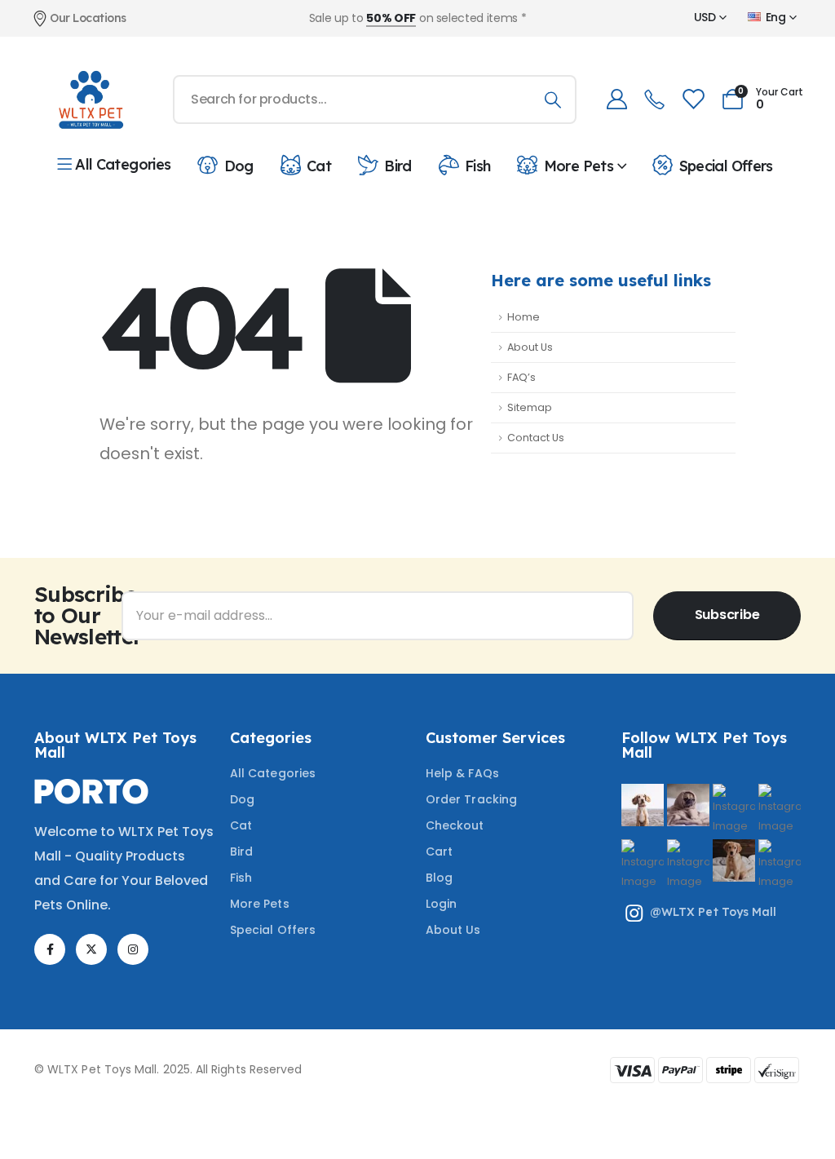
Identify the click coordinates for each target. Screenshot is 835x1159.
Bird (397, 165)
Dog (238, 165)
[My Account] (616, 99)
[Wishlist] (692, 99)
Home (523, 317)
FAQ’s (521, 377)
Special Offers (725, 165)
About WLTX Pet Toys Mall (115, 745)
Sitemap (529, 407)
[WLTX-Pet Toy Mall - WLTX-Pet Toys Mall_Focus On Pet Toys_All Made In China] (89, 99)
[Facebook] (49, 949)
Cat (319, 165)
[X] (91, 949)
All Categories (122, 164)
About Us (530, 347)
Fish (477, 165)
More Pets (578, 165)
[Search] (552, 99)
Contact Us (535, 438)
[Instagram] (132, 949)
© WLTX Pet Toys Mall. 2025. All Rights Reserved (168, 1069)
